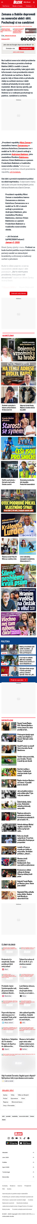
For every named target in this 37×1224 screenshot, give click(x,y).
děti (3, 1116)
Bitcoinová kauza (17, 1102)
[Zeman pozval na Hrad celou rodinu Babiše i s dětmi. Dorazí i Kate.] (6, 30)
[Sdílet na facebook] (22, 39)
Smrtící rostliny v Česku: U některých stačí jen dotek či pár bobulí (24, 772)
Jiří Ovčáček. (15, 172)
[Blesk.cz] (18, 2)
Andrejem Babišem (20, 154)
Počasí (5, 1098)
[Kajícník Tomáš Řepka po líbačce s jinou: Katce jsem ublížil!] (8, 884)
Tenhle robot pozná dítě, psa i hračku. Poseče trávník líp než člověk (25, 758)
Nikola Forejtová (10, 35)
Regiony (5, 1102)
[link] (8, 1138)
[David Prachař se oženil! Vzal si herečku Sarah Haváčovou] (8, 749)
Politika (4, 653)
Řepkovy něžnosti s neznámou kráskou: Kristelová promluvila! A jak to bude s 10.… (25, 816)
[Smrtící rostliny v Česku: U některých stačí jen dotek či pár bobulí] (8, 772)
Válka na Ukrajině (23, 1095)
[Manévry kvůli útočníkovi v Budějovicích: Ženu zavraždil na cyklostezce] (8, 862)
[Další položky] (34, 6)
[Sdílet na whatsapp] (31, 39)
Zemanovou (23, 145)
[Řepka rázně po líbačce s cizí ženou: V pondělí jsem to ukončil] (8, 783)
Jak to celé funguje (18, 52)
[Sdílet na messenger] (28, 39)
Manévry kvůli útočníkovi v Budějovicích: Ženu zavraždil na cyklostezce (25, 861)
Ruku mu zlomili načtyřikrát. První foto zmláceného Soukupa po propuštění (25, 838)
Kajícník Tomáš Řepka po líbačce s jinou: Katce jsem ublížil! (25, 883)
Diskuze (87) (5, 39)
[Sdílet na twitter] (25, 39)
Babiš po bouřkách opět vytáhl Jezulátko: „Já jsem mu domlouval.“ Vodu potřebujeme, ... (27, 649)
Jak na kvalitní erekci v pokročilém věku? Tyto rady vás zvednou (25, 793)
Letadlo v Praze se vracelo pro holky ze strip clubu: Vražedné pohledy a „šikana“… (24, 850)
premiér (8, 1116)
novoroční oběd (23, 1116)
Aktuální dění (8, 1090)
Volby (12, 1095)
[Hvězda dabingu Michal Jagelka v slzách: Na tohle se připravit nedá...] (8, 828)
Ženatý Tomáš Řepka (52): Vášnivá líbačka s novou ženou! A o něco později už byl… (25, 726)
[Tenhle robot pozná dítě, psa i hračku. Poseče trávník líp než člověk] (8, 761)
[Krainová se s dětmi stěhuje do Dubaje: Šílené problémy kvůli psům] (8, 873)
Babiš (4, 1119)
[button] (12, 1143)
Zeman (32, 1116)
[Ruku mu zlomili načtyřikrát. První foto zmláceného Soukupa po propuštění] (8, 839)
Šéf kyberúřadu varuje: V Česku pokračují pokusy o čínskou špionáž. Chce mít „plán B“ (27, 671)
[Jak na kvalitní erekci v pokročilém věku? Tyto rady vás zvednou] (8, 794)
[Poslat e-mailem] (34, 39)
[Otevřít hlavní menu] (2, 2)
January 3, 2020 (12, 242)
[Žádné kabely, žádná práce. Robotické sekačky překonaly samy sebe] (8, 805)
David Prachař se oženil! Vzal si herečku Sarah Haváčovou (25, 748)
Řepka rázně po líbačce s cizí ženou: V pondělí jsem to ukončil (25, 782)
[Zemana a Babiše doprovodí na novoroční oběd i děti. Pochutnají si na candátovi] (16, 26)
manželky (15, 1116)
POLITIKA (5, 641)
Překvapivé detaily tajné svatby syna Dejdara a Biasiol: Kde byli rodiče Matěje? (25, 737)
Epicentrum (14, 1098)
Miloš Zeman (25, 142)
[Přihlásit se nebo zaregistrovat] (34, 2)
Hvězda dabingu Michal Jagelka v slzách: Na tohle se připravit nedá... (25, 827)
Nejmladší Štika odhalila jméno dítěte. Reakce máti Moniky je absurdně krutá (25, 895)
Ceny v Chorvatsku (9, 1105)
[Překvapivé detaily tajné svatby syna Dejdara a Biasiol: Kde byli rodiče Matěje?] (8, 738)
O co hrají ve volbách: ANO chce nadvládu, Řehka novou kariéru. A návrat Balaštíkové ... (27, 660)
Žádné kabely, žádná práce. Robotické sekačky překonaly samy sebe (24, 804)
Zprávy (5, 1095)
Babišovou (23, 157)
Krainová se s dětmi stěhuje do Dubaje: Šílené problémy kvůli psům (24, 873)
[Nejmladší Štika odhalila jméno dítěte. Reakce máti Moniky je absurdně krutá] (8, 895)
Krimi (23, 1098)
